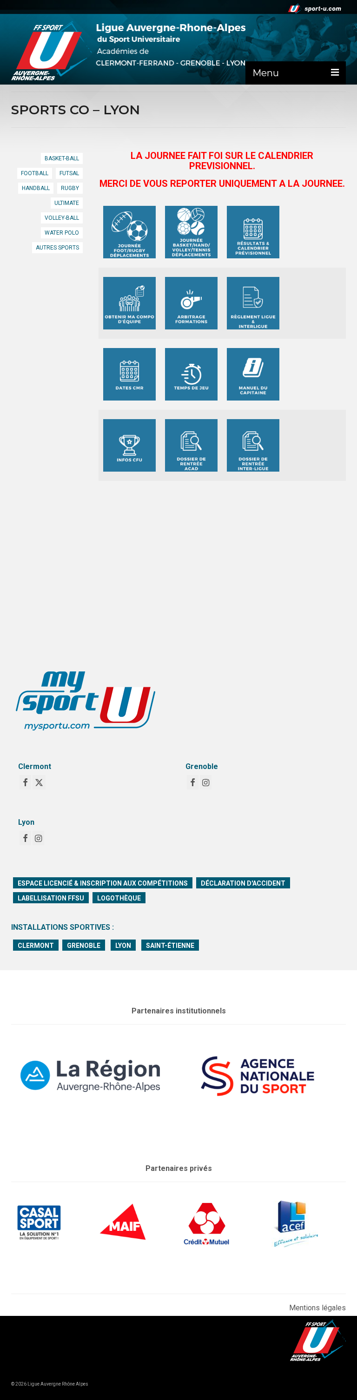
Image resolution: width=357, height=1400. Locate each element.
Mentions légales (317, 1307)
